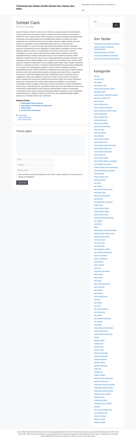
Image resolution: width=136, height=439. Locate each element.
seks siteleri (98, 290)
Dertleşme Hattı (100, 192)
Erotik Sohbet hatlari (101, 208)
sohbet (96, 337)
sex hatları (79, 436)
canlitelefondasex (100, 120)
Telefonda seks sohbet (102, 394)
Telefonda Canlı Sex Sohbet (104, 384)
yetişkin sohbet (99, 419)
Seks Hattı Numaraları (102, 284)
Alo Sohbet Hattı (100, 85)
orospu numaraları (100, 255)
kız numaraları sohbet (102, 249)
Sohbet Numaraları (101, 356)
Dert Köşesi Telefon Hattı (103, 189)
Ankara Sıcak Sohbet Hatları (104, 89)
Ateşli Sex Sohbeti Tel (102, 98)
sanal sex (97, 268)
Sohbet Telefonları (101, 366)
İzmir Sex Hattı (99, 243)
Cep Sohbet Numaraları (102, 164)
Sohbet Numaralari (101, 353)
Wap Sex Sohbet (100, 416)
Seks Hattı (98, 281)
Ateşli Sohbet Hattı (101, 104)
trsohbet (97, 406)
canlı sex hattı (99, 129)
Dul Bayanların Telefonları (103, 202)
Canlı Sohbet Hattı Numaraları (105, 145)
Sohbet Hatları (99, 340)
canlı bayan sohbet (101, 123)
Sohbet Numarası (100, 359)
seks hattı (49, 434)
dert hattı (97, 183)
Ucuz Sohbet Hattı (101, 413)
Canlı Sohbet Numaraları (103, 151)
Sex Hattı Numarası (101, 309)
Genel (96, 227)
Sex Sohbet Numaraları (102, 318)
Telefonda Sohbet (100, 400)
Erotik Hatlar (98, 205)
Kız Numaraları (99, 246)
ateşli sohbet (99, 101)
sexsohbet (98, 325)
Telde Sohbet (26, 108)
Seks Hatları (98, 277)
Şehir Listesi (98, 274)
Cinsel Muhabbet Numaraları (104, 170)
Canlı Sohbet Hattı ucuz (102, 148)
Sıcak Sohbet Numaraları (103, 334)
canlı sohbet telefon (101, 158)
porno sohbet (99, 265)
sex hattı (90, 432)
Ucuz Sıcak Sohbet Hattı (103, 410)
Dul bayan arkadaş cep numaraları (106, 59)
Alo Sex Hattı (99, 79)
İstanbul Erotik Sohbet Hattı (104, 233)
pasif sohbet (98, 262)
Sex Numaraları (99, 312)
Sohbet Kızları (99, 350)
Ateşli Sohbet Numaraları (103, 107)
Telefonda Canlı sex (101, 381)
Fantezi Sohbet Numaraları (104, 218)
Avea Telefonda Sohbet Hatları (105, 111)
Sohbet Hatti (98, 343)
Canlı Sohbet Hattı (101, 142)
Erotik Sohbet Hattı (101, 214)
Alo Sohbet (98, 82)
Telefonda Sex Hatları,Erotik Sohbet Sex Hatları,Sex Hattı (98, 7)
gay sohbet (98, 221)
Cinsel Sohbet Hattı (101, 177)
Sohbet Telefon (99, 362)
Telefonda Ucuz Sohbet (102, 403)
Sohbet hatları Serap (24, 117)
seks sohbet (98, 293)
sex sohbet (98, 315)
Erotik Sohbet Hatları (101, 211)
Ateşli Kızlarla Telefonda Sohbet (106, 95)
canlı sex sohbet (100, 133)
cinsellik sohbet (99, 180)
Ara (95, 21)
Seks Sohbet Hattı (100, 296)
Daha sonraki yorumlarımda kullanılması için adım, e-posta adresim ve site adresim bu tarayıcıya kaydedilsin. (50, 175)
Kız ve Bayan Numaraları (103, 252)
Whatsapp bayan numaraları (104, 52)
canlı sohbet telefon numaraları (105, 161)
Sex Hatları (98, 303)
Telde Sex (97, 369)
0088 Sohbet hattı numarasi (32, 103)
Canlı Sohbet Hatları (101, 139)
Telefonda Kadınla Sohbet (103, 388)
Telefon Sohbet (99, 375)
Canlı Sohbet (98, 136)
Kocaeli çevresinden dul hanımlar (106, 55)
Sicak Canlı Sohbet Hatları (103, 328)
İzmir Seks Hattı (100, 240)
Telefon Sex (98, 372)
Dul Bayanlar (98, 199)
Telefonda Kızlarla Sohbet (103, 391)
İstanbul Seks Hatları (101, 236)
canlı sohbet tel (99, 155)
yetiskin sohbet (99, 422)
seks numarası (99, 287)
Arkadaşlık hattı (99, 92)
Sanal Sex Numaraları (102, 271)
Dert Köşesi (98, 186)
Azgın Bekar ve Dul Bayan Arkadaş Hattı (36, 106)
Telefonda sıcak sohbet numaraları (107, 44)
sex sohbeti (98, 321)
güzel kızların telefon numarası (105, 230)
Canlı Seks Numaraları (102, 126)
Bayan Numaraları (100, 114)
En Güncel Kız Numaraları (31, 110)
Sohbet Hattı (98, 347)
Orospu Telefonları (101, 258)
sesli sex (97, 299)
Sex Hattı (97, 306)
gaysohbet (98, 224)
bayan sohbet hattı (101, 117)
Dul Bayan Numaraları (102, 196)
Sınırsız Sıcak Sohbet (24, 119)
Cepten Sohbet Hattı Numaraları (106, 167)
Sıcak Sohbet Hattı (101, 331)
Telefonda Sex (99, 397)
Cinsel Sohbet (22, 115)
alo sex (96, 76)
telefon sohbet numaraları (103, 378)
